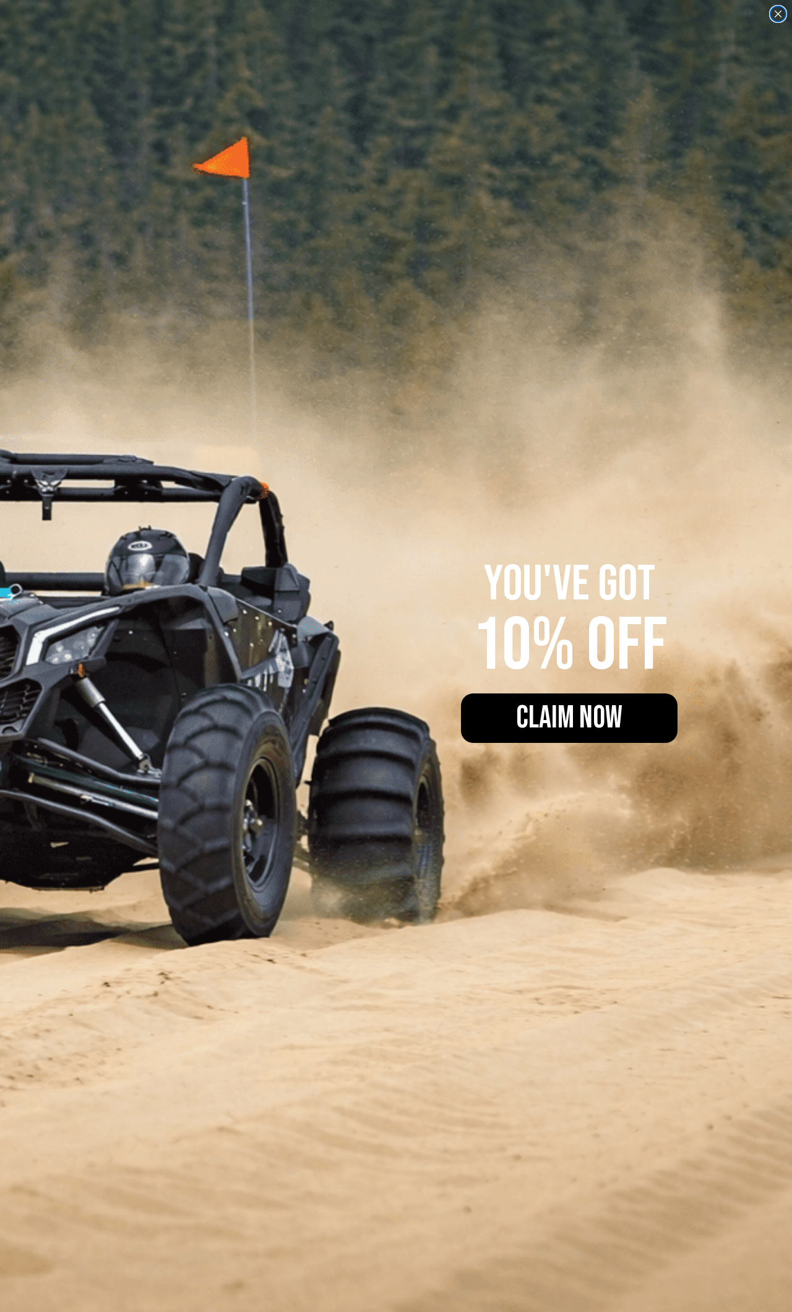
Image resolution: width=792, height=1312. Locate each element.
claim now (569, 718)
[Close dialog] (778, 14)
